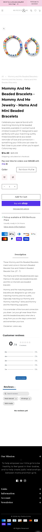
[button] (2, 10)
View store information (14, 227)
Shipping (5, 157)
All (3, 76)
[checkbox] (9, 404)
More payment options (21, 209)
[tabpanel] (21, 413)
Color (5, 169)
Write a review (21, 378)
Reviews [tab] (9, 387)
